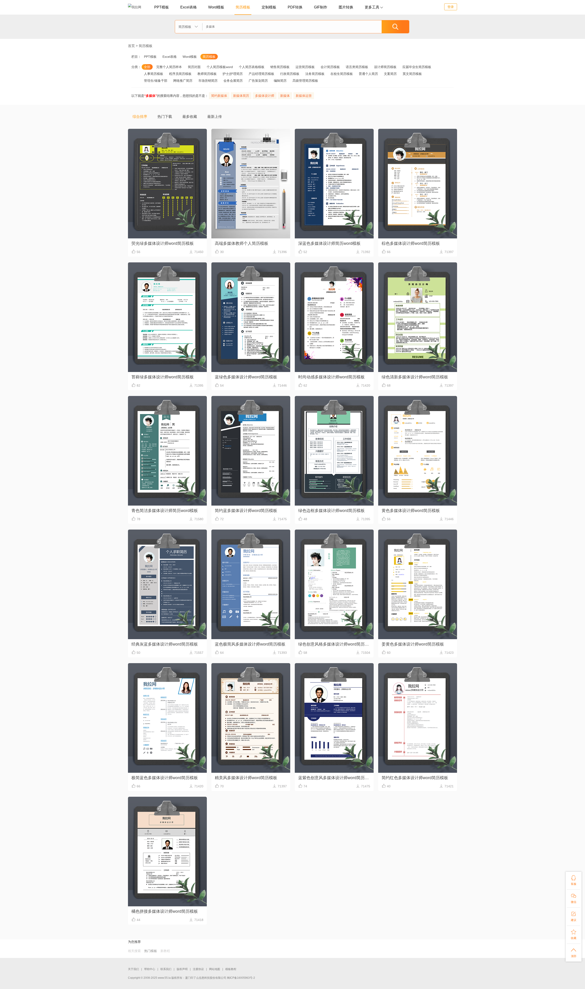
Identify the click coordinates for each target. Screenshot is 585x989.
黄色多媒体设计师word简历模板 (411, 510)
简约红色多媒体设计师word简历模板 (415, 777)
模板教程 (230, 969)
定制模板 (269, 7)
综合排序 (140, 117)
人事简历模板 (153, 74)
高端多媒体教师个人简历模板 (241, 243)
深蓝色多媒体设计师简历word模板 (329, 243)
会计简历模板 (330, 67)
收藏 (573, 934)
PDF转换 (295, 7)
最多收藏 (189, 117)
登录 (450, 7)
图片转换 (346, 7)
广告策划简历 (258, 80)
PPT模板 (161, 7)
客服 (573, 880)
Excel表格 (188, 7)
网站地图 (214, 969)
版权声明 (182, 969)
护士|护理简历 (233, 74)
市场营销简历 (208, 80)
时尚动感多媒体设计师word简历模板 (331, 377)
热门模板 (150, 951)
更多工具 (374, 7)
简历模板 (243, 7)
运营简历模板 (305, 67)
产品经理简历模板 (261, 74)
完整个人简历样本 (169, 67)
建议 (573, 916)
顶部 (573, 952)
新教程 (165, 951)
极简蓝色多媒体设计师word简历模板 (164, 777)
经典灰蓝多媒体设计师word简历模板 (164, 644)
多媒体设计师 (264, 96)
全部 (147, 67)
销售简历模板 (280, 67)
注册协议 (198, 969)
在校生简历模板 (341, 74)
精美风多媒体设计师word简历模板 (246, 777)
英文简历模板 (412, 74)
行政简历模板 (289, 74)
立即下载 (167, 200)
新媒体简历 (241, 96)
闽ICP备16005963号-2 (241, 977)
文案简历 (390, 74)
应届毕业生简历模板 (416, 67)
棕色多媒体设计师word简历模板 (411, 243)
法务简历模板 (314, 74)
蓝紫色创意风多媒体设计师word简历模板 (335, 777)
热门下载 (164, 117)
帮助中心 (149, 969)
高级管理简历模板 (305, 80)
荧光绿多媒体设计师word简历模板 (162, 243)
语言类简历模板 (357, 67)
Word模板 (216, 7)
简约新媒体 (219, 96)
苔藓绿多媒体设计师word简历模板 (162, 377)
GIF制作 (320, 7)
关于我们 (133, 969)
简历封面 (194, 67)
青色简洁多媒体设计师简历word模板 (164, 510)
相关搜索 (134, 951)
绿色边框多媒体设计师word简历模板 (331, 510)
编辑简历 (280, 80)
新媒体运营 (304, 96)
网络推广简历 (182, 80)
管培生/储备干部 (155, 80)
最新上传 (214, 117)
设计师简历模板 (385, 67)
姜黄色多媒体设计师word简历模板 (413, 644)
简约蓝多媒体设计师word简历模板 (246, 510)
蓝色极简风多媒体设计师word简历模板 (250, 644)
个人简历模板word (220, 67)
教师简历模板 (207, 74)
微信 (573, 898)
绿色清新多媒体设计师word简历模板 (415, 377)
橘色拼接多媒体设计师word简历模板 (164, 911)
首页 (131, 46)
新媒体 (285, 96)
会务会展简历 (233, 80)
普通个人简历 (368, 74)
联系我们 (165, 969)
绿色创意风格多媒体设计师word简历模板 (335, 644)
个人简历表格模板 (251, 67)
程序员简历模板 (180, 74)
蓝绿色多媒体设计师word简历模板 (246, 377)
